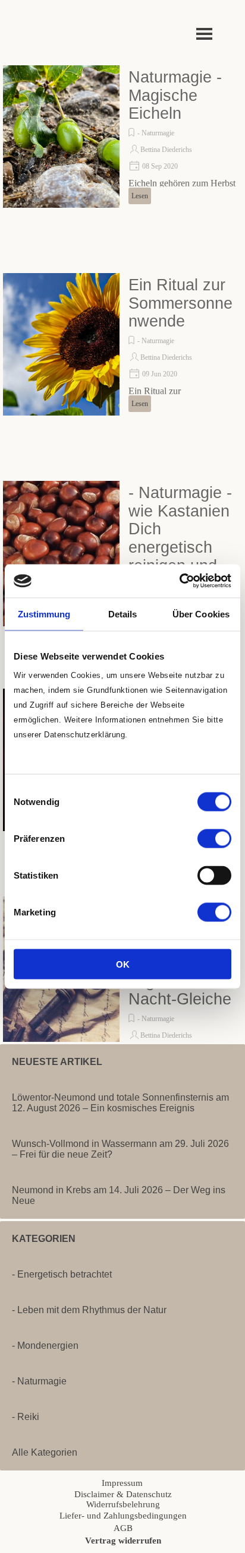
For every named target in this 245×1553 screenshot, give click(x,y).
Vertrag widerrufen (123, 1540)
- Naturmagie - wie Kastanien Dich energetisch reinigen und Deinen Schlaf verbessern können (180, 556)
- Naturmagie (155, 133)
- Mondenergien (45, 1345)
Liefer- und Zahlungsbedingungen (123, 1515)
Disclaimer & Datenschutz (123, 1494)
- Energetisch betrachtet (62, 1274)
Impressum (122, 1483)
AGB (123, 1528)
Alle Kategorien (44, 1452)
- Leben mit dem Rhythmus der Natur (89, 1310)
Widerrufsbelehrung (123, 1504)
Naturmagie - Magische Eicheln (175, 95)
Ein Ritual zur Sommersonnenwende (180, 303)
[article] (122, 136)
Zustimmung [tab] (44, 613)
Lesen (139, 196)
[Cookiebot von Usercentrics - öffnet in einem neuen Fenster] (179, 581)
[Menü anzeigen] (204, 33)
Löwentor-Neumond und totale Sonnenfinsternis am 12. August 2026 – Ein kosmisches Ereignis (120, 1102)
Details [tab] (122, 613)
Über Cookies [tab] (201, 613)
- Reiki (25, 1417)
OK (123, 964)
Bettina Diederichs (166, 149)
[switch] (214, 838)
